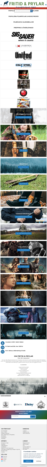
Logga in (25, 430)
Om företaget (4, 430)
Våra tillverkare (26, 448)
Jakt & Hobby (26, 444)
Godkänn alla (28, 461)
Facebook (5, 456)
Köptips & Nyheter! (5, 433)
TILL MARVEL (23, 316)
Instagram (5, 457)
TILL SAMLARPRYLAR (23, 250)
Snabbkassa (3, 446)
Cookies (3, 452)
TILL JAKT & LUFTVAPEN (24, 133)
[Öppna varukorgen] (46, 5)
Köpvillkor (3, 444)
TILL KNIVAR (23, 150)
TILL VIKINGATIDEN (23, 266)
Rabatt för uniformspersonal (7, 448)
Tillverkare (3, 438)
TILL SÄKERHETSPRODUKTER (23, 216)
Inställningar (38, 461)
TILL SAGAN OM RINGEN (23, 283)
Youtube (4, 459)
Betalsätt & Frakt (4, 443)
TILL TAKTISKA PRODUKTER (24, 233)
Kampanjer (3, 436)
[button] (45, 396)
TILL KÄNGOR (23, 200)
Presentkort (3, 437)
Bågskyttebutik (26, 443)
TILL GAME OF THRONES (23, 299)
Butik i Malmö (4, 432)
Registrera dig (26, 432)
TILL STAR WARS (23, 333)
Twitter (4, 460)
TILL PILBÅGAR (23, 183)
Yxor (24, 445)
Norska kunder (4, 450)
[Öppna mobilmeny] (1, 5)
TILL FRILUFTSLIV (23, 167)
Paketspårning (4, 445)
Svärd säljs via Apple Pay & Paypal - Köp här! (10, 449)
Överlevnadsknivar (27, 446)
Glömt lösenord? (26, 433)
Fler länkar (25, 449)
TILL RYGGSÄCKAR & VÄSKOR (23, 117)
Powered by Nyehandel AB (23, 466)
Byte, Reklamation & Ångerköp (8, 434)
